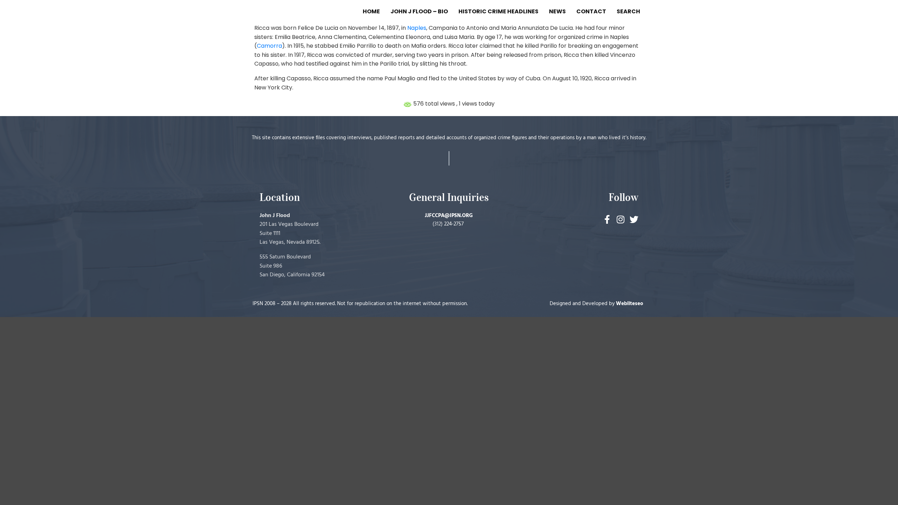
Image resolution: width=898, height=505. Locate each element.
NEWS (557, 11)
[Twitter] (634, 219)
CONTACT (591, 11)
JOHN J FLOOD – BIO (419, 11)
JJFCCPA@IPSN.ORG (449, 215)
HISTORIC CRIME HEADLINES (498, 11)
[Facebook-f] (607, 219)
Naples (416, 28)
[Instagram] (620, 219)
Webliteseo (629, 303)
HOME (371, 11)
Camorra (269, 46)
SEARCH (628, 11)
